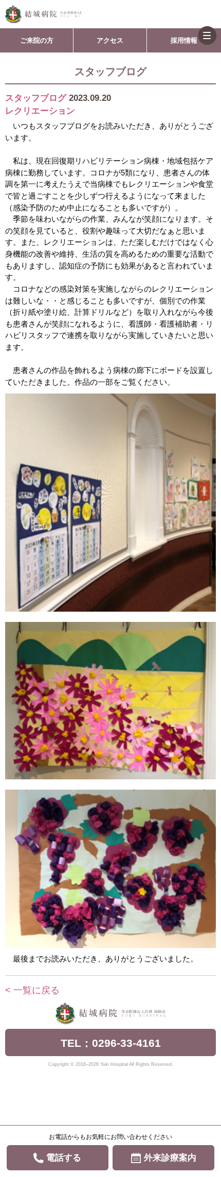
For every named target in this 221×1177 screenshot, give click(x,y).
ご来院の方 (36, 40)
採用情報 (184, 40)
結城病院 (43, 14)
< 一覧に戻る (32, 990)
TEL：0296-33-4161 (111, 1043)
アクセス (110, 40)
